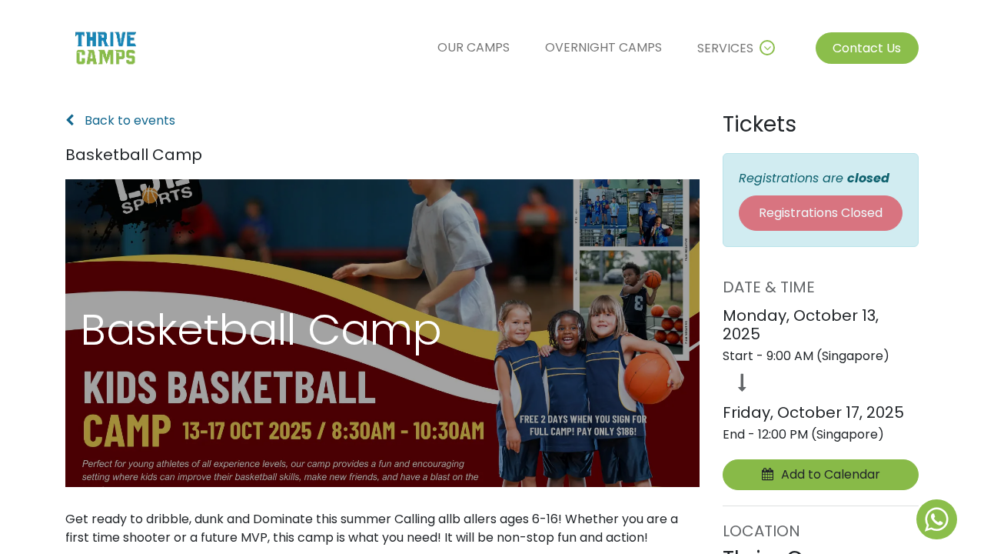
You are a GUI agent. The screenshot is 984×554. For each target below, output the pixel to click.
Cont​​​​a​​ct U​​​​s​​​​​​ (867, 48)
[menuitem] (473, 47)
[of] (936, 519)
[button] (821, 474)
